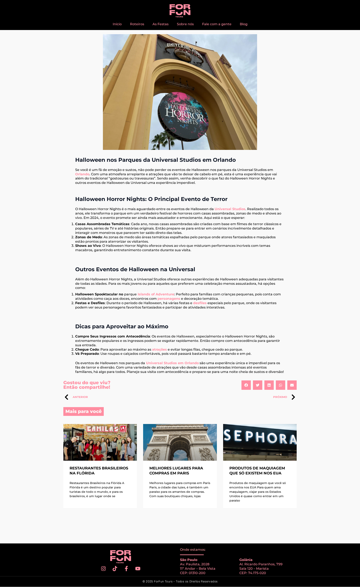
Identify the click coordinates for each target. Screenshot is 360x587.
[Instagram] (103, 568)
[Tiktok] (115, 568)
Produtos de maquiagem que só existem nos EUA (257, 470)
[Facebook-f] (126, 568)
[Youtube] (138, 568)
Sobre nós (185, 24)
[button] (246, 385)
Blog (244, 24)
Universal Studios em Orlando (172, 363)
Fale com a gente (216, 24)
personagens (169, 299)
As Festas (160, 24)
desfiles (200, 303)
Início (117, 24)
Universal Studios (230, 209)
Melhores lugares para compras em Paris (176, 470)
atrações (159, 349)
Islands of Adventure (156, 294)
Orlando (82, 174)
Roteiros (137, 24)
